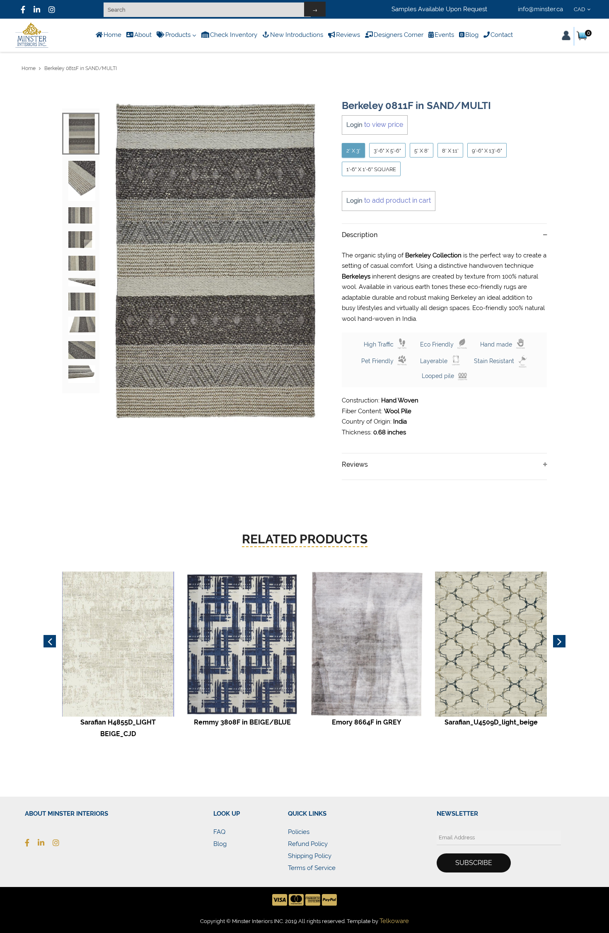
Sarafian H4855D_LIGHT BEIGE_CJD (118, 727)
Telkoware (394, 921)
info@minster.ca (540, 9)
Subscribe (473, 863)
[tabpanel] (215, 261)
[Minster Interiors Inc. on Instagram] (60, 842)
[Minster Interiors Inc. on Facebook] (23, 9)
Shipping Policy (309, 856)
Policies (298, 832)
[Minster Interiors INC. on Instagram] (51, 9)
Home (29, 68)
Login (354, 124)
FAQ (219, 832)
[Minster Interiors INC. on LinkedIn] (36, 9)
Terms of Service (312, 868)
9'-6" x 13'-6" (487, 151)
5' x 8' (421, 151)
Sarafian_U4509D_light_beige (491, 722)
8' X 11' (450, 151)
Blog (220, 844)
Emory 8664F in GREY (366, 722)
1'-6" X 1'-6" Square (371, 169)
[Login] (566, 35)
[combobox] (583, 9)
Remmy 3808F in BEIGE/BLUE (242, 722)
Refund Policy (308, 844)
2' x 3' (353, 151)
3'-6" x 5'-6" (387, 151)
